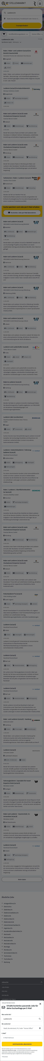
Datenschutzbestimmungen (9, 1050)
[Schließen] (40, 1004)
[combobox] (20, 1019)
